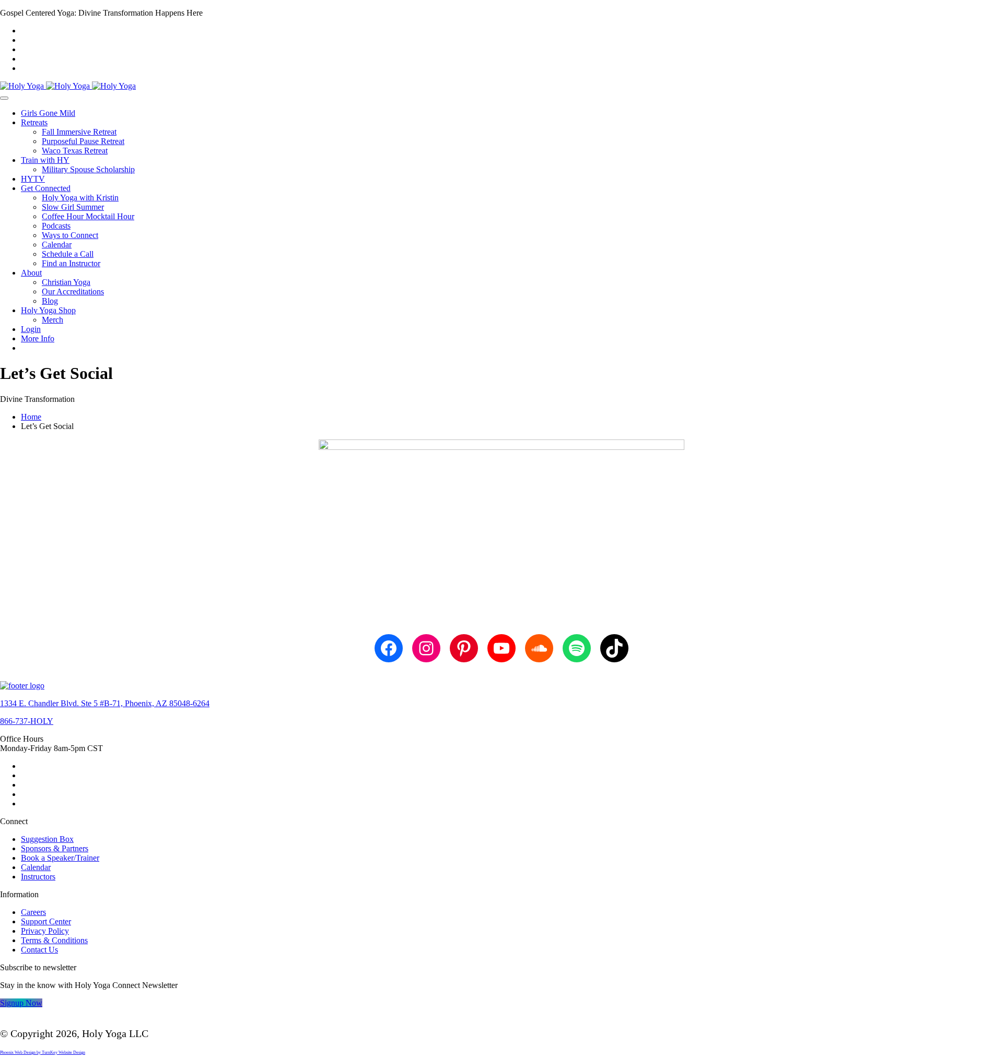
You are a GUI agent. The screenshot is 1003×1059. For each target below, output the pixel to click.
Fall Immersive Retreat (79, 131)
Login (31, 329)
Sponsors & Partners (54, 848)
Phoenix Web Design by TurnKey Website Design (42, 1052)
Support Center (46, 921)
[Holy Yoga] (68, 85)
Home (31, 416)
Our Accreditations (73, 291)
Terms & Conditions (54, 940)
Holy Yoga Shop (48, 310)
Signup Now (21, 1002)
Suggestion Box (47, 839)
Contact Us (39, 949)
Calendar (57, 244)
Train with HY (45, 160)
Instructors (38, 876)
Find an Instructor (71, 263)
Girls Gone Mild (48, 113)
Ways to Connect (70, 235)
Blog (50, 300)
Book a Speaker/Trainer (60, 857)
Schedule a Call (68, 253)
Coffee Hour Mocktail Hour (88, 216)
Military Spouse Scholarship (88, 169)
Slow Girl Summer (73, 207)
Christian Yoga (66, 282)
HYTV (33, 178)
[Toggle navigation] (4, 98)
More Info (37, 338)
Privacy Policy (45, 930)
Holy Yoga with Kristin (80, 197)
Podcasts (56, 225)
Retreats (34, 122)
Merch (52, 319)
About (31, 272)
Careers (33, 912)
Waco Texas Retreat (75, 150)
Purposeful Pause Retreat (83, 141)
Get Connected (46, 188)
